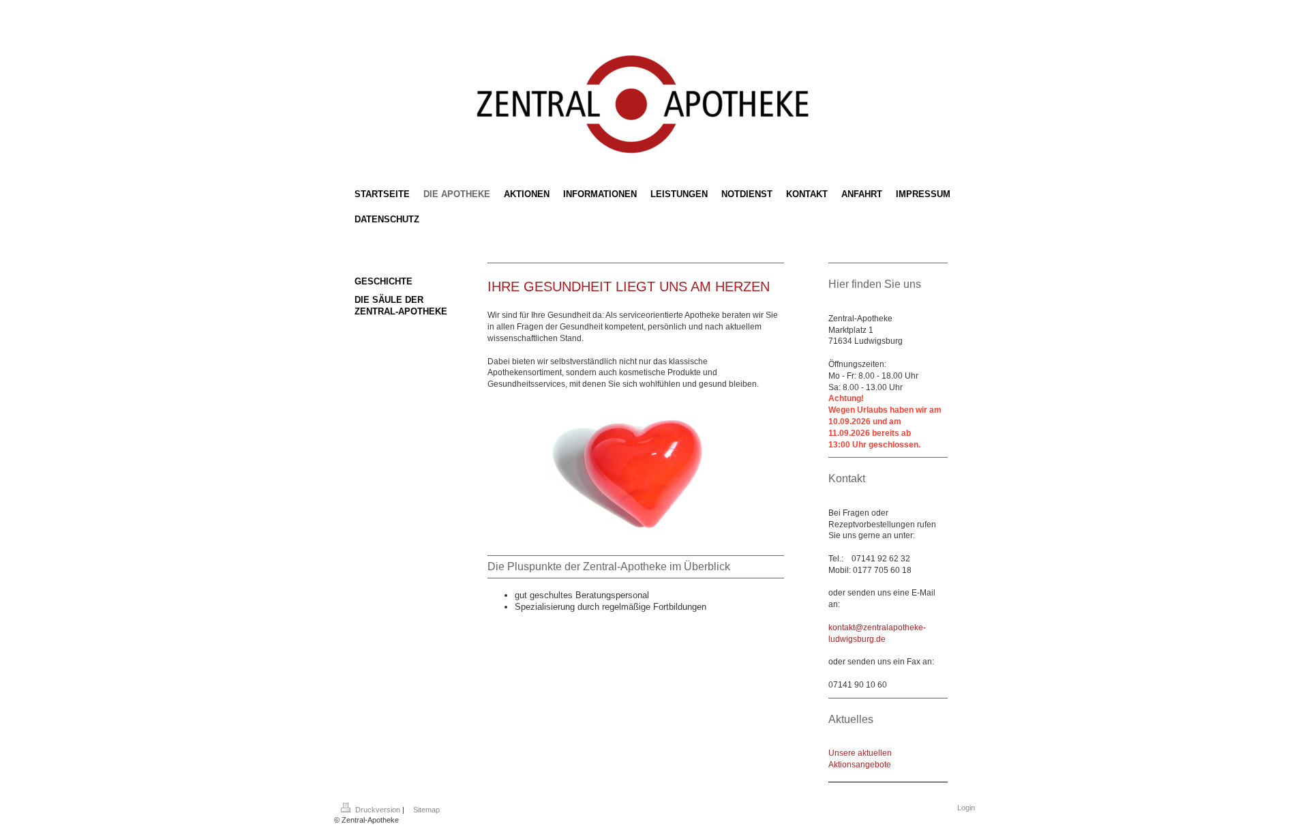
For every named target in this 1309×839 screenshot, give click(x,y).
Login (966, 808)
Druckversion (377, 810)
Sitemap (426, 810)
